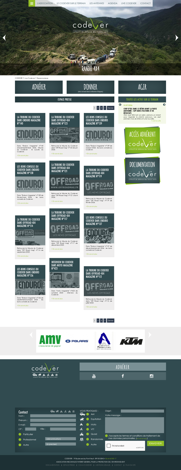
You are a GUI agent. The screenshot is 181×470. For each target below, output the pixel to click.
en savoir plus (142, 438)
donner (90, 87)
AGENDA (112, 3)
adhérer (39, 86)
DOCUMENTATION (52, 465)
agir (142, 86)
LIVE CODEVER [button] (128, 3)
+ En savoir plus (22, 155)
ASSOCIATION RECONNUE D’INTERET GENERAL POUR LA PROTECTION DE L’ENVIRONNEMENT (90, 462)
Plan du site (130, 465)
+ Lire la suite (156, 121)
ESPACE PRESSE (69, 465)
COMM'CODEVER (85, 465)
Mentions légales (103, 465)
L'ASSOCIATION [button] (45, 3)
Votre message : (113, 415)
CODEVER (18, 78)
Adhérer (123, 366)
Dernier (110, 108)
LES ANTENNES (97, 3)
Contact (118, 465)
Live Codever (30, 78)
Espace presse (42, 78)
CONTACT (145, 3)
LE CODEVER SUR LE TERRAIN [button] (71, 3)
